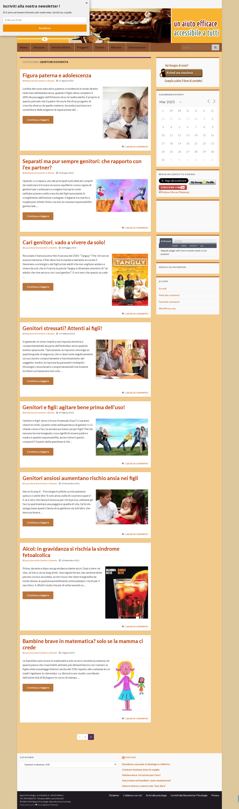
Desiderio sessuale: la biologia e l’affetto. (146, 764)
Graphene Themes (49, 804)
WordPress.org (167, 308)
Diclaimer (114, 795)
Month (193, 246)
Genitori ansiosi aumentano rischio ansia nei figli (80, 478)
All (202, 246)
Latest (178, 241)
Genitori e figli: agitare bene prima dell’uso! (74, 407)
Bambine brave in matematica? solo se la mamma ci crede (83, 644)
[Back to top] (231, 801)
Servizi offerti (61, 47)
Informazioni (137, 47)
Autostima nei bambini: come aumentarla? (146, 780)
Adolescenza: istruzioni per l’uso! (141, 774)
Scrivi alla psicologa (156, 795)
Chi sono (39, 47)
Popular (166, 241)
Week (184, 246)
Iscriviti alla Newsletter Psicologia (189, 795)
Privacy (215, 795)
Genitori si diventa (45, 80)
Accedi (162, 288)
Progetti (83, 47)
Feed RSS (130, 757)
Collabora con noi (132, 795)
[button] (45, 6)
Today (175, 246)
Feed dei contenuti (169, 295)
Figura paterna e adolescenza (57, 75)
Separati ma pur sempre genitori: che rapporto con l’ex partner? (82, 164)
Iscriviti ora (45, 28)
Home (24, 47)
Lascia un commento (137, 146)
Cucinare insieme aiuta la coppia (140, 769)
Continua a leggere (38, 119)
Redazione (30, 80)
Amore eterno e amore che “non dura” (144, 785)
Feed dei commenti (169, 301)
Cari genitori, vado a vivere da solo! (64, 242)
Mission (116, 47)
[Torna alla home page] (119, 25)
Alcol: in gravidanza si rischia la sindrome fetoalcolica (71, 551)
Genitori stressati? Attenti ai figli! (62, 328)
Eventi (100, 47)
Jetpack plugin (167, 250)
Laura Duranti (31, 247)
